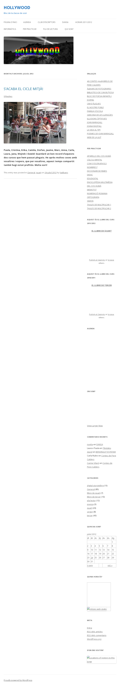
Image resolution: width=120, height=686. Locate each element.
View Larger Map (95, 425)
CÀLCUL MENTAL (94, 159)
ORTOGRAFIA (93, 197)
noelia (90, 444)
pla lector (91, 500)
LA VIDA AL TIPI (93, 129)
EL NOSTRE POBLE (95, 107)
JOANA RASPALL (94, 126)
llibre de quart (93, 493)
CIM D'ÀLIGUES (94, 103)
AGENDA (27, 22)
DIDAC (90, 174)
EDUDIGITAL (92, 178)
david (89, 451)
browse (111, 260)
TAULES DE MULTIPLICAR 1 (99, 204)
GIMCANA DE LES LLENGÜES (100, 114)
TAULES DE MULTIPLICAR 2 (99, 208)
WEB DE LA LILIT (94, 137)
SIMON (90, 201)
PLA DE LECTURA (50, 29)
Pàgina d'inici (10, 22)
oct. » (110, 565)
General (31, 172)
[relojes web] (99, 605)
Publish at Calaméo (97, 260)
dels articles (95, 631)
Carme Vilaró (93, 463)
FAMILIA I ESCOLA (95, 111)
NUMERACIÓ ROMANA (97, 193)
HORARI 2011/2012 (83, 22)
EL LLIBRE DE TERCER (102, 285)
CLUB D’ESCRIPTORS (46, 22)
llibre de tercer (94, 496)
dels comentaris (96, 635)
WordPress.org (94, 639)
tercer (90, 515)
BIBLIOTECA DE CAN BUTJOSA (100, 92)
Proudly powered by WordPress (18, 680)
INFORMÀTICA (10, 29)
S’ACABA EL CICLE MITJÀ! (23, 88)
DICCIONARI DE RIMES (97, 171)
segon (90, 511)
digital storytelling (95, 485)
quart (38, 172)
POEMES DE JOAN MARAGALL (100, 133)
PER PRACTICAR (29, 29)
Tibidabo (107, 448)
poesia (90, 504)
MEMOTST (92, 189)
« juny (90, 565)
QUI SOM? (69, 29)
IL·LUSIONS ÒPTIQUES (97, 118)
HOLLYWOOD (17, 7)
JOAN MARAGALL (94, 122)
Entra (89, 627)
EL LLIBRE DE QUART (102, 230)
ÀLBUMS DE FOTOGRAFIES (99, 88)
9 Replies (8, 96)
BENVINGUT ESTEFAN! (106, 451)
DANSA (65, 22)
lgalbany (64, 172)
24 (92, 557)
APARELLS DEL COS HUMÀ (99, 156)
